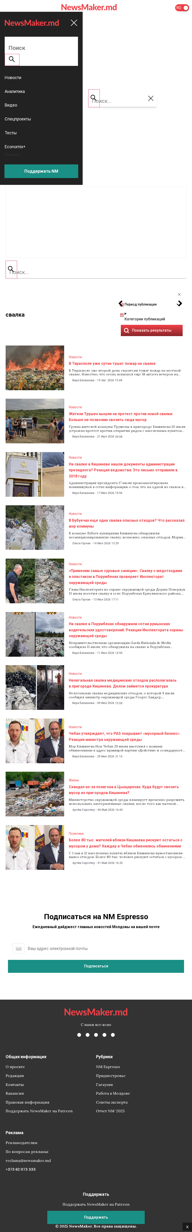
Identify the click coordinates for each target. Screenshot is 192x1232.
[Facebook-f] (79, 1035)
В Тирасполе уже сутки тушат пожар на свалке (112, 363)
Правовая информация (27, 1102)
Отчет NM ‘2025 (110, 1111)
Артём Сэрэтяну (83, 809)
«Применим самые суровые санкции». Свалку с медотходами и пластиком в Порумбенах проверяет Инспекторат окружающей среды (125, 576)
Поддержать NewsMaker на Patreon (39, 1111)
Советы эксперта (112, 1102)
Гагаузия (104, 1084)
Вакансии (15, 1093)
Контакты (15, 1084)
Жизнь (74, 780)
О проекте (15, 1066)
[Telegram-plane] (113, 1035)
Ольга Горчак (81, 543)
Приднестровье (111, 1075)
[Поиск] (11, 269)
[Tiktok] (104, 1035)
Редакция (15, 1075)
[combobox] (96, 272)
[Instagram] (96, 1035)
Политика (76, 833)
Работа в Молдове (113, 1093)
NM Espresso (108, 1066)
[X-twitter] (87, 1035)
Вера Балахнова (83, 380)
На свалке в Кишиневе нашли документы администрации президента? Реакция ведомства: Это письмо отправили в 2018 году (123, 470)
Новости (75, 357)
